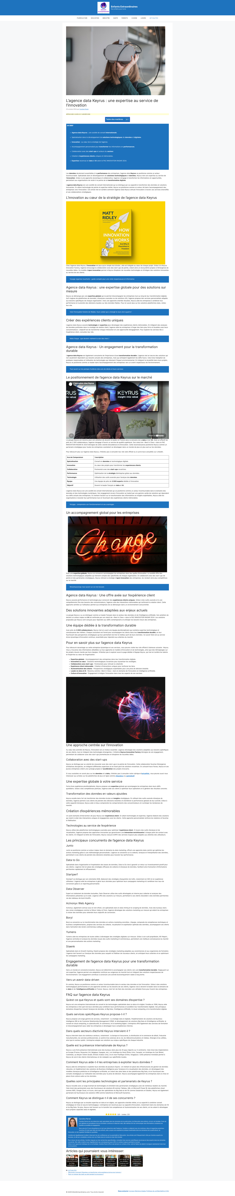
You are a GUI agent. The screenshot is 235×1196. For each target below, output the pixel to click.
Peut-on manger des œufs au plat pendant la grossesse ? (86, 1174)
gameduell (130, 776)
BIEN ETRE (106, 18)
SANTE (115, 18)
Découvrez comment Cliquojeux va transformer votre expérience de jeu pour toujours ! (94, 1172)
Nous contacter (123, 1191)
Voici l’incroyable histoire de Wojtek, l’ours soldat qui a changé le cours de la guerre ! (101, 312)
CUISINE (134, 18)
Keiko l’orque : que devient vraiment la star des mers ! (89, 338)
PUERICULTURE (82, 18)
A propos (132, 1191)
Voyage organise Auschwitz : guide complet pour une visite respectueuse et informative (102, 279)
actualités (145, 773)
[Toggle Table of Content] (126, 119)
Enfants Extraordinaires (124, 6)
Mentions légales (140, 1191)
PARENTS (125, 18)
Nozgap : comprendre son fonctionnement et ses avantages (92, 504)
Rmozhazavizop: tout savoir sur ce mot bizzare (87, 587)
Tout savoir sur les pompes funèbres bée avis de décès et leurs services (96, 369)
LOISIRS (143, 18)
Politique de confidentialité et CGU (157, 1191)
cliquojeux (119, 776)
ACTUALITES (154, 18)
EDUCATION (95, 18)
